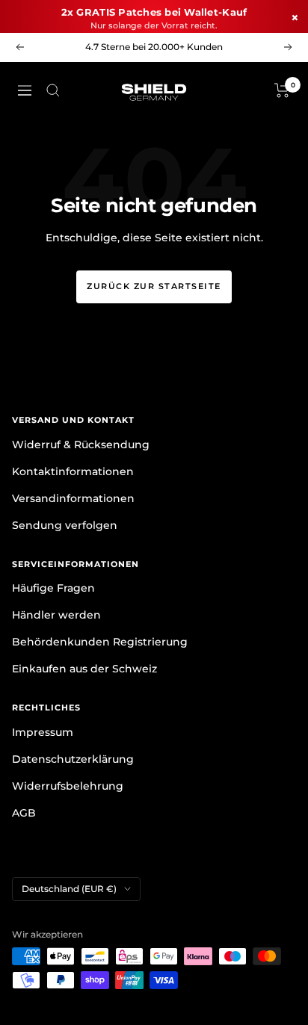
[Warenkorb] (282, 90)
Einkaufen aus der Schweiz (84, 668)
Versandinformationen (73, 498)
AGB (24, 813)
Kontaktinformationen (73, 471)
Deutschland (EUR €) (69, 888)
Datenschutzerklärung (73, 759)
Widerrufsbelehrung (67, 786)
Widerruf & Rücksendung (81, 444)
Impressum (42, 732)
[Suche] (53, 90)
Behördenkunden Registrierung (100, 641)
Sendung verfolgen (64, 525)
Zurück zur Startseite (154, 286)
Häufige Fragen (53, 588)
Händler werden (56, 615)
